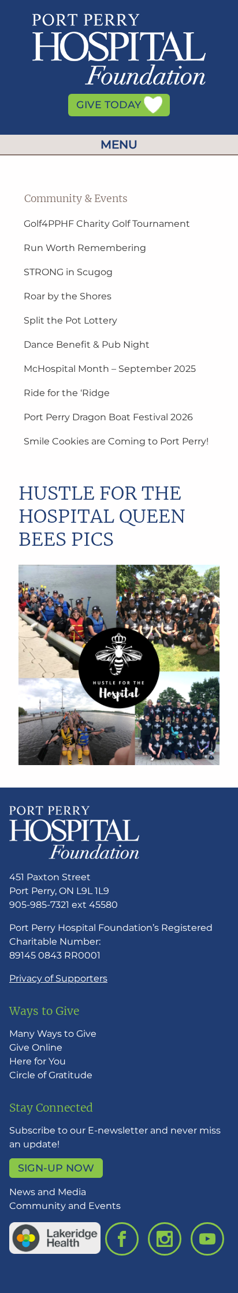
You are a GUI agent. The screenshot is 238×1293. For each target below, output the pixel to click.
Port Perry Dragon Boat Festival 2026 (108, 417)
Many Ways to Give (52, 1033)
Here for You (37, 1061)
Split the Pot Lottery (70, 320)
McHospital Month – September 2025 (110, 368)
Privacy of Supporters (58, 978)
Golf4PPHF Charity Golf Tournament (107, 223)
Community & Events (76, 198)
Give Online (35, 1047)
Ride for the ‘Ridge (67, 392)
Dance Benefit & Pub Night (87, 344)
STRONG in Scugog (68, 272)
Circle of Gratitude (50, 1075)
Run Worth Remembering (85, 247)
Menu (119, 144)
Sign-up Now (56, 1168)
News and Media (47, 1191)
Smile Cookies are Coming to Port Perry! (116, 441)
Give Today (110, 105)
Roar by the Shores (67, 296)
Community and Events (65, 1205)
